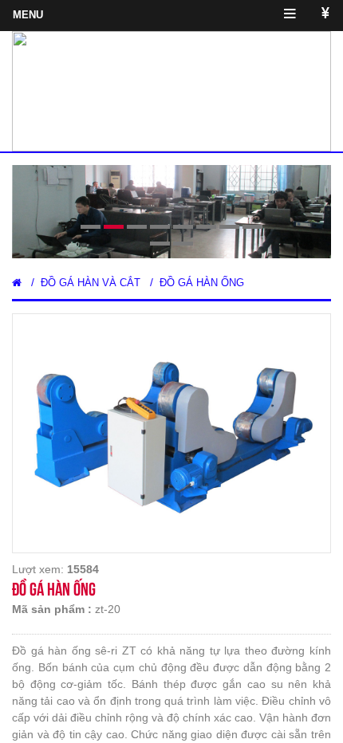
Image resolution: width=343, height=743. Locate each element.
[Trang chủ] (17, 283)
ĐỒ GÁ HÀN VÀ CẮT (90, 283)
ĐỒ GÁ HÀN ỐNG (202, 283)
